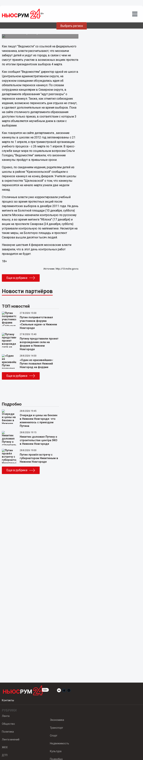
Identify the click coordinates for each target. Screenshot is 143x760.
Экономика (57, 719)
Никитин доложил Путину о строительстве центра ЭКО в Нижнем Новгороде (38, 440)
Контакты (8, 700)
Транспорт (56, 727)
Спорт (53, 735)
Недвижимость (59, 743)
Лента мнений (10, 739)
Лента (5, 715)
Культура (55, 751)
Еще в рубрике (17, 278)
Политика (8, 731)
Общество (8, 723)
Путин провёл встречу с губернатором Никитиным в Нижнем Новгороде (39, 458)
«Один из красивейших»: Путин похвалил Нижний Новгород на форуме (36, 364)
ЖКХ (5, 747)
